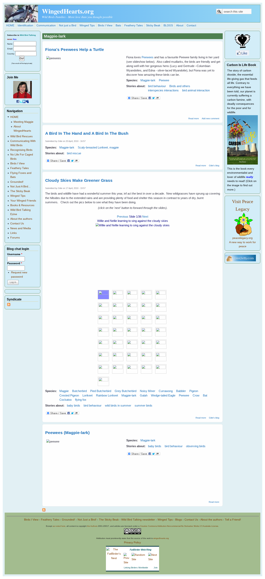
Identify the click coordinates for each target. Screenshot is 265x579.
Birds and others (179, 86)
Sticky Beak (153, 25)
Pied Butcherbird (100, 391)
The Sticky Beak (20, 191)
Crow (196, 395)
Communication (46, 25)
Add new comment (210, 118)
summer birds (143, 405)
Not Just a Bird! (87, 519)
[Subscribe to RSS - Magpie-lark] (43, 510)
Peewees (147, 57)
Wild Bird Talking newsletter (138, 519)
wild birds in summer (118, 405)
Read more (193, 118)
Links (13, 233)
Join (156, 567)
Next (145, 216)
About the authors (21, 218)
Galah (143, 395)
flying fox (80, 399)
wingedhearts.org (161, 538)
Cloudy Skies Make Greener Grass (79, 180)
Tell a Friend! (233, 519)
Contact (191, 25)
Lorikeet (87, 395)
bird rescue (74, 153)
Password (14, 263)
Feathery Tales (133, 25)
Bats (118, 25)
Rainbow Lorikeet (107, 395)
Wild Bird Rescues (21, 136)
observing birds (195, 446)
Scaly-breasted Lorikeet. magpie (98, 147)
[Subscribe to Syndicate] (8, 305)
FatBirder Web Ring (140, 549)
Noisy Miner (147, 391)
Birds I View (105, 25)
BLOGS (168, 25)
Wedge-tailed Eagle (163, 395)
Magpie (64, 391)
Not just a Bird (67, 25)
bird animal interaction (196, 90)
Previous (122, 216)
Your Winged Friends (23, 200)
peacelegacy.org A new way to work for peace (242, 242)
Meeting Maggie (23, 121)
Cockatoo (65, 399)
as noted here (59, 526)
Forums (15, 237)
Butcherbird (79, 391)
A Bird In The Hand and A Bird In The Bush (86, 133)
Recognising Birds (21, 149)
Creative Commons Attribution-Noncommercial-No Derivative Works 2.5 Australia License (179, 526)
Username (14, 254)
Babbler (181, 391)
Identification (25, 25)
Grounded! (16, 181)
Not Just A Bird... (20, 186)
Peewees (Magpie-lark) (67, 432)
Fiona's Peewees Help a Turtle (74, 49)
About (179, 25)
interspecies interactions (163, 90)
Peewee (164, 80)
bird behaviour (157, 86)
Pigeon (193, 391)
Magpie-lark (147, 80)
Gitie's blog (214, 165)
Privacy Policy (132, 542)
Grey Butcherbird (125, 391)
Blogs (178, 519)
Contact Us (17, 223)
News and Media (20, 228)
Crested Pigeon (69, 395)
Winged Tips (87, 25)
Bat (205, 395)
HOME (10, 25)
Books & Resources (22, 205)
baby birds (73, 405)
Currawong (166, 391)
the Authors (92, 526)
